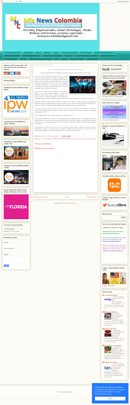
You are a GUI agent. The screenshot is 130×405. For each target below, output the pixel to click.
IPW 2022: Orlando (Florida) (12, 56)
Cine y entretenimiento (11, 59)
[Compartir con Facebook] (68, 136)
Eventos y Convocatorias (77, 59)
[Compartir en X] (66, 136)
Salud (56, 59)
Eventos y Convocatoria (81, 139)
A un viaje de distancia (111, 295)
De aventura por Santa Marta (69, 52)
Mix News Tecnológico (110, 312)
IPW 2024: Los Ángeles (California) (104, 52)
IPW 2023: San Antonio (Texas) (32, 56)
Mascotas (64, 59)
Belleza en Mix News (110, 329)
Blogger (70, 392)
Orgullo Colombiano (92, 59)
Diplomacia (48, 52)
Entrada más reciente (41, 197)
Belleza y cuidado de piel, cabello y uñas (40, 59)
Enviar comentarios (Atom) (69, 203)
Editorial (38, 52)
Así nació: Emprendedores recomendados (86, 56)
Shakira (89, 139)
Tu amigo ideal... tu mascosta (112, 345)
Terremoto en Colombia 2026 (12, 52)
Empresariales (68, 56)
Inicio (67, 197)
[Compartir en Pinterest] (70, 136)
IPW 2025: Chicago (86, 52)
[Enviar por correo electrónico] (63, 136)
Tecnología (23, 59)
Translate (16, 231)
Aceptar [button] (110, 398)
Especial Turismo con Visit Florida (52, 56)
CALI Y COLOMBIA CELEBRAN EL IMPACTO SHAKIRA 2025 (57, 139)
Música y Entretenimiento (108, 56)
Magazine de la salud (110, 362)
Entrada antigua (91, 197)
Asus (113, 313)
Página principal (28, 52)
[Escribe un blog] (64, 136)
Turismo (56, 52)
